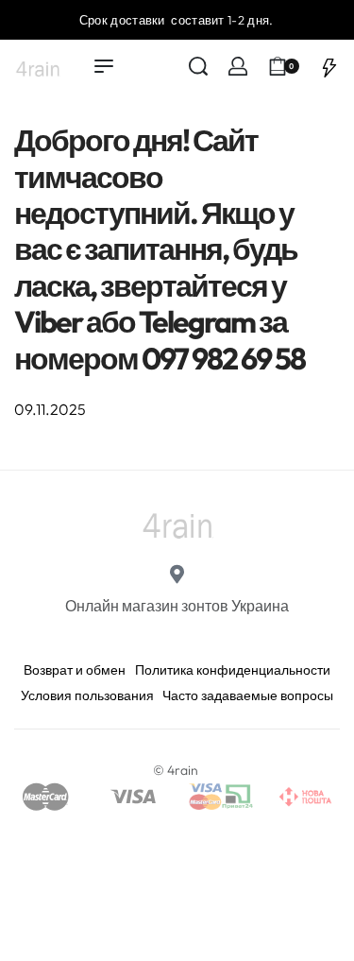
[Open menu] (103, 66)
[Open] (329, 66)
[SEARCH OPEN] (198, 66)
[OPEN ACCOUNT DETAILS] (238, 66)
